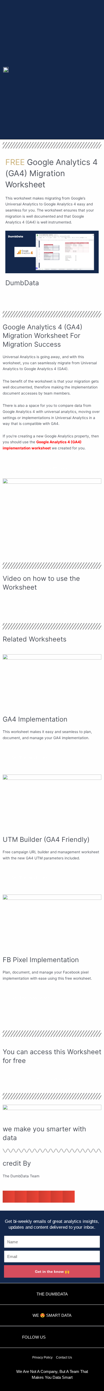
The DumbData (52, 1294)
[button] (89, 69)
